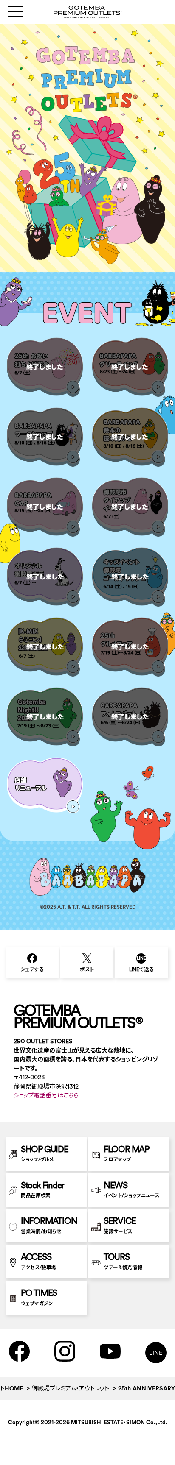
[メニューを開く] (15, 11)
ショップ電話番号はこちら (46, 1095)
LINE (155, 1352)
